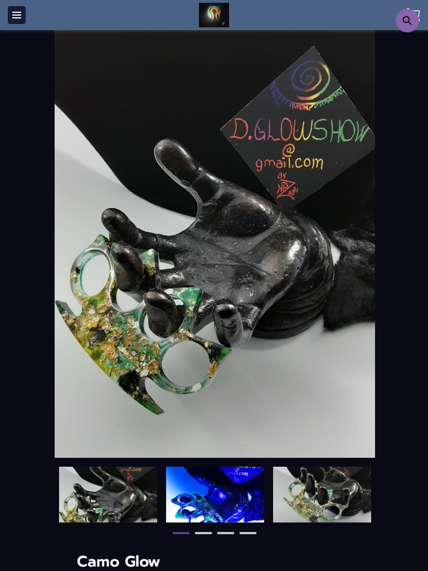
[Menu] (17, 15)
